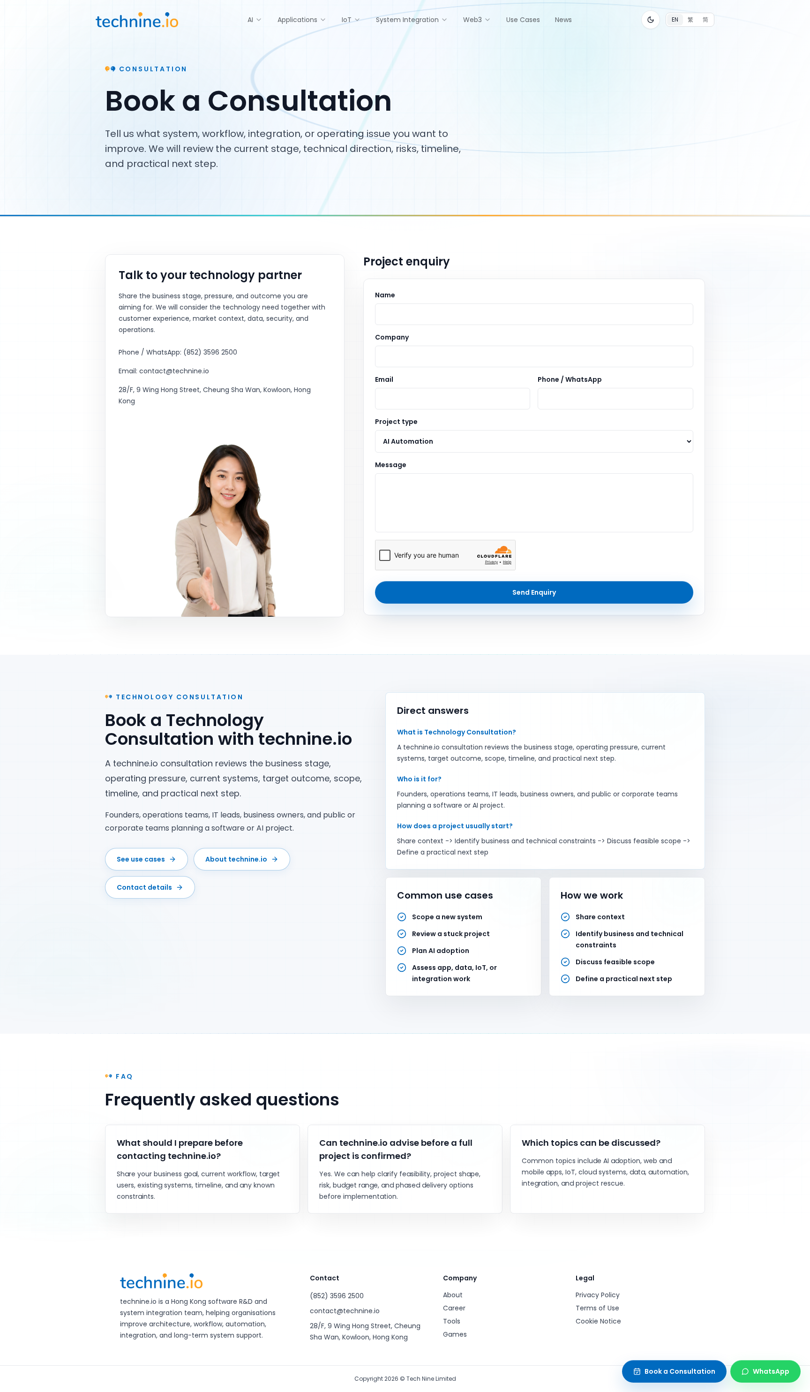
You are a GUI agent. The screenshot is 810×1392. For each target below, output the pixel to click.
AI (250, 19)
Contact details (144, 887)
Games (455, 1334)
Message (390, 464)
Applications (297, 19)
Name (385, 295)
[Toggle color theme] (650, 19)
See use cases (141, 859)
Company (392, 337)
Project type (396, 421)
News (563, 19)
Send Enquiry (534, 592)
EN (675, 19)
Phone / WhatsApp (570, 379)
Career (454, 1308)
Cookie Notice (598, 1321)
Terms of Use (597, 1308)
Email (384, 379)
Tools (451, 1321)
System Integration (407, 19)
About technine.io (236, 859)
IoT (347, 19)
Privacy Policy (598, 1295)
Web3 (472, 19)
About (453, 1295)
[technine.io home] (137, 19)
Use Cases (523, 19)
